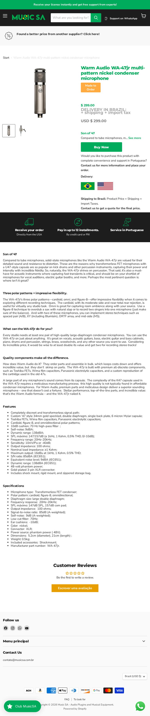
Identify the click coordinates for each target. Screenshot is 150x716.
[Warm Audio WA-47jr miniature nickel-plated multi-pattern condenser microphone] (9, 130)
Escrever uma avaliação (75, 588)
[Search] (96, 17)
